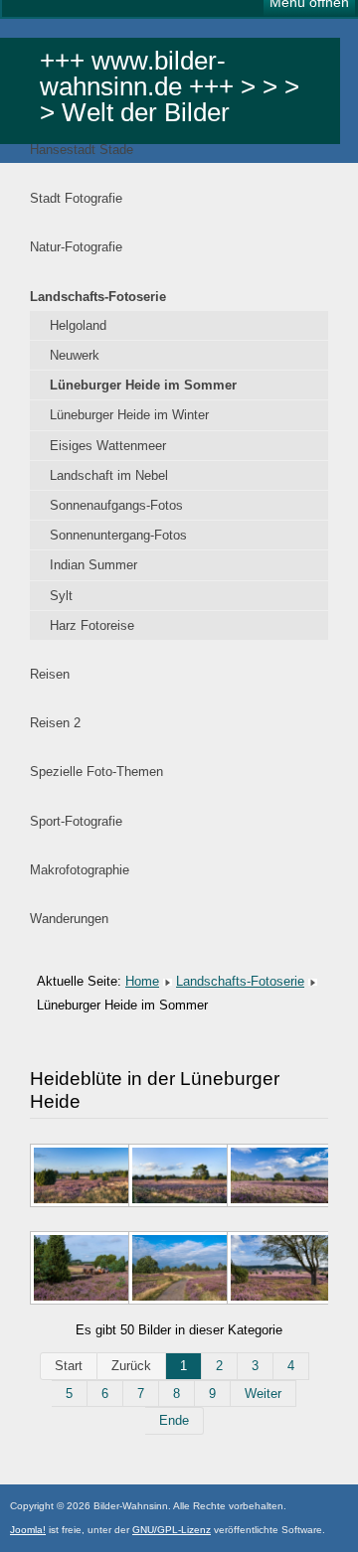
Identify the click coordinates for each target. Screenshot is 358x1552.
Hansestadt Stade (81, 149)
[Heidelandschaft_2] (79, 1177)
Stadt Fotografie (76, 198)
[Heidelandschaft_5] (276, 1270)
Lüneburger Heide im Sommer (143, 385)
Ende (174, 1420)
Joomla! (28, 1529)
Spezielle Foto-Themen (96, 771)
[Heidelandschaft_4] (276, 1177)
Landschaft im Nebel (109, 475)
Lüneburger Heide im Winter (129, 414)
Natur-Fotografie (76, 246)
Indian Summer (93, 564)
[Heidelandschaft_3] (177, 1177)
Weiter (263, 1393)
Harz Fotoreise (92, 625)
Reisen (50, 674)
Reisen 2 (55, 722)
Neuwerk (74, 355)
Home (142, 981)
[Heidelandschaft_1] (79, 1270)
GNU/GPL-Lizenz (171, 1529)
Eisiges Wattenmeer (108, 445)
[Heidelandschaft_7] (177, 1270)
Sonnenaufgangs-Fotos (116, 505)
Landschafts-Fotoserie (98, 296)
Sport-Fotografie (76, 821)
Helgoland (78, 325)
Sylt (61, 595)
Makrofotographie (79, 869)
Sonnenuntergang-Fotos (118, 535)
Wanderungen (69, 918)
